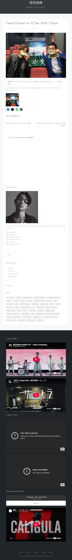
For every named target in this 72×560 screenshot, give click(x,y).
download (35, 304)
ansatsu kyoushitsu (39, 297)
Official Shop (10, 242)
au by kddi (16, 300)
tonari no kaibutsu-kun (50, 317)
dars (55, 300)
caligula (29, 300)
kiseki (7, 115)
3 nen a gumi (10, 297)
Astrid (42, 556)
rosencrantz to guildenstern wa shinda (48, 313)
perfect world (25, 313)
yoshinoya (40, 320)
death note (10, 304)
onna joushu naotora (13, 313)
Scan (9, 271)
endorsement (44, 304)
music (25, 310)
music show (32, 310)
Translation (34, 28)
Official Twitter (10, 239)
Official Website (11, 237)
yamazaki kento (31, 320)
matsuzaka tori (15, 115)
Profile (21, 552)
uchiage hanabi (11, 320)
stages (8, 317)
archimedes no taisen (54, 297)
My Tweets (9, 286)
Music (19, 237)
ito (34, 307)
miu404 (19, 310)
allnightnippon (27, 297)
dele (16, 304)
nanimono (41, 310)
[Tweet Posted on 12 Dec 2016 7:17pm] (36, 55)
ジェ (25, 28)
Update (10, 276)
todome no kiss (37, 317)
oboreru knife (50, 310)
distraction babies (25, 304)
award (23, 300)
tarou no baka (16, 317)
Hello (9, 268)
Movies (36, 552)
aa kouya (18, 297)
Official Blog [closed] (12, 244)
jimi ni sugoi (40, 307)
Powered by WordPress (26, 556)
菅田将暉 (36, 3)
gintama (58, 304)
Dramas (28, 552)
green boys (10, 307)
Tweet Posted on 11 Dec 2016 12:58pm (18, 123)
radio (32, 313)
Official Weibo (10, 235)
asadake (9, 300)
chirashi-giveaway (39, 300)
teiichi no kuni (27, 317)
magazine (54, 307)
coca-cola (49, 300)
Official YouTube (11, 232)
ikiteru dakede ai (26, 307)
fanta (51, 304)
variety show (21, 320)
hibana (17, 307)
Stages (51, 552)
